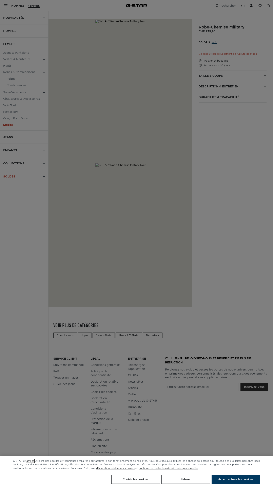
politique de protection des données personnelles (168, 468)
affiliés (30, 460)
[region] (136, 471)
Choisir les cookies (136, 479)
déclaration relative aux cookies (115, 468)
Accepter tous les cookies (235, 479)
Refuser (186, 479)
